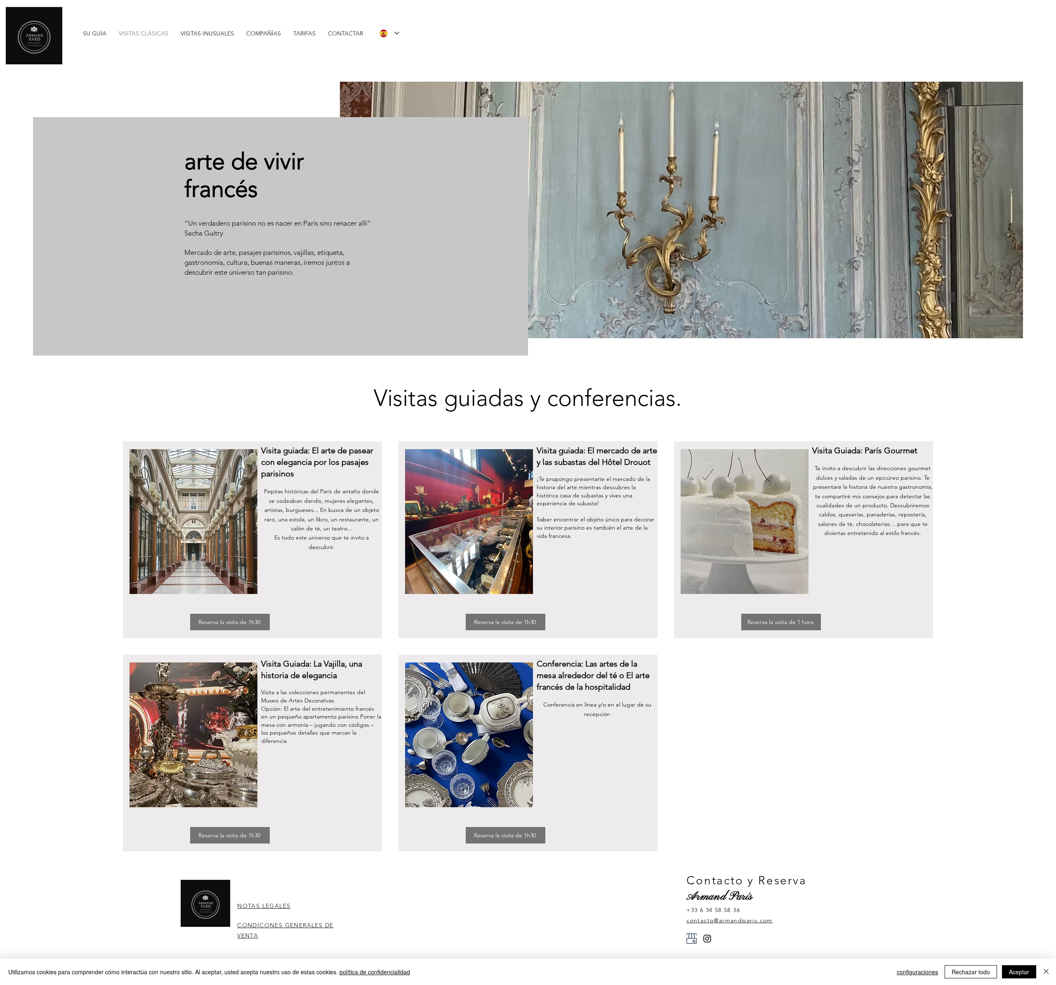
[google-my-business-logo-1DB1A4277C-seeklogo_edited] (691, 938)
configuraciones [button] (917, 972)
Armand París (719, 897)
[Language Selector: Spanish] (389, 33)
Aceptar (1019, 972)
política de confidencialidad (374, 972)
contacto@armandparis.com (729, 920)
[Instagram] (707, 938)
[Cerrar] (1046, 971)
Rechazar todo (971, 972)
